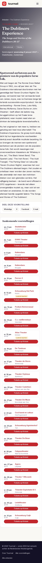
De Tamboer (20, 348)
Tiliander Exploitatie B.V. (25, 490)
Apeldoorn (19, 376)
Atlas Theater (21, 333)
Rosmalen (18, 280)
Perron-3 (19, 278)
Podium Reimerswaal (24, 307)
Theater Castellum (23, 387)
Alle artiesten (7, 558)
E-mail (35, 209)
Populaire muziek (10, 24)
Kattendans (20, 252)
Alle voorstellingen (23, 553)
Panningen (19, 242)
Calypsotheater (21, 451)
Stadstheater (20, 227)
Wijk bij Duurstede (21, 453)
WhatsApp (8, 209)
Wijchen (18, 479)
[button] (37, 3)
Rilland (17, 309)
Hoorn (17, 293)
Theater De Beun (22, 438)
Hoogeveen (19, 351)
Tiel (16, 428)
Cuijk (17, 518)
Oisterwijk (18, 492)
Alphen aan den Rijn (22, 389)
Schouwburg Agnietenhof (26, 425)
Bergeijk (18, 255)
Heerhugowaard (21, 415)
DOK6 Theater (21, 240)
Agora (17, 464)
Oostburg (18, 505)
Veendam (18, 322)
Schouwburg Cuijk (23, 515)
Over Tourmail (7, 553)
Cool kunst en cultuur (24, 413)
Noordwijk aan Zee (22, 402)
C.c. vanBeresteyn (23, 320)
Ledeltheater (20, 503)
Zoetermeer (19, 229)
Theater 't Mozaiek (23, 477)
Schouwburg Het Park (24, 291)
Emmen (17, 335)
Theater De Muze (22, 400)
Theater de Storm (22, 361)
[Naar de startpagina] (12, 3)
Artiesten (5, 20)
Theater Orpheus (22, 374)
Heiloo (17, 441)
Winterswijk (19, 363)
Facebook (25, 209)
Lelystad (18, 466)
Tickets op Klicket (21, 233)
